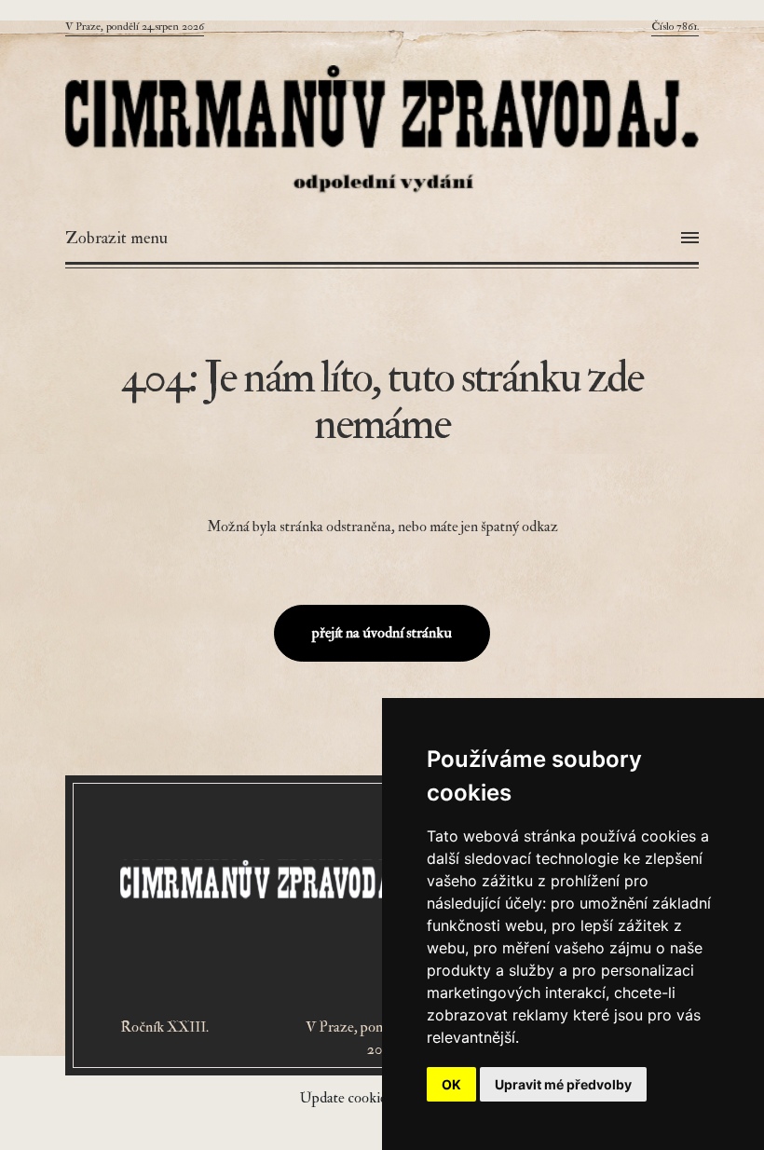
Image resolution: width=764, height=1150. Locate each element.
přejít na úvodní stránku (382, 632)
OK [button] (451, 1084)
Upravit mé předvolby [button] (563, 1084)
